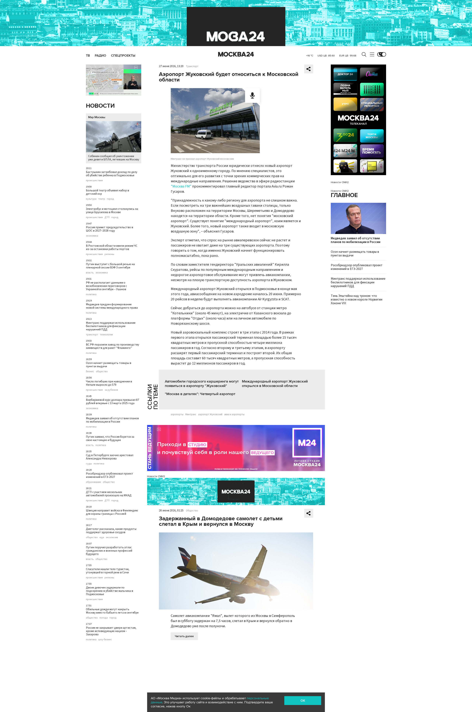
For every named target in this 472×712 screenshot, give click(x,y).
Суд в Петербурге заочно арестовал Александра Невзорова (109, 457)
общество (102, 371)
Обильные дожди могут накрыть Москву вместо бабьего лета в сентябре (112, 611)
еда (102, 537)
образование (93, 482)
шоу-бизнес (105, 639)
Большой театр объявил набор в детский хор (107, 192)
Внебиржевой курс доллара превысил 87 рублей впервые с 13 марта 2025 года (112, 401)
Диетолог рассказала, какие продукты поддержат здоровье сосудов (111, 530)
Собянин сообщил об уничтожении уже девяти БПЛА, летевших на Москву (113, 157)
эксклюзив (112, 537)
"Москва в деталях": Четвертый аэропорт (200, 394)
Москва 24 (236, 54)
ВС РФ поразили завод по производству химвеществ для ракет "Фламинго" (112, 346)
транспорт (92, 334)
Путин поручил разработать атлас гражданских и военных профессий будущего (109, 550)
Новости (100, 106)
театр (101, 199)
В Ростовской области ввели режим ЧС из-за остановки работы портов (111, 247)
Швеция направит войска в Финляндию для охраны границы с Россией (112, 512)
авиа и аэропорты (234, 414)
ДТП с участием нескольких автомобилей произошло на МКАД (108, 493)
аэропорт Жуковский (210, 414)
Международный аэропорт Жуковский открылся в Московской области (275, 383)
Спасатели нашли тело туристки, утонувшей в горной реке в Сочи (107, 570)
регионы (109, 254)
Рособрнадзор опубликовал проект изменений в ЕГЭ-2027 (109, 475)
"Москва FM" (181, 186)
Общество (192, 511)
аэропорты (177, 414)
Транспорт (192, 66)
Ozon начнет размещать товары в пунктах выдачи (108, 364)
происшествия (94, 180)
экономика (92, 236)
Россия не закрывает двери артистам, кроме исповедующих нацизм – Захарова (111, 631)
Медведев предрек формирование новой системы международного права (112, 306)
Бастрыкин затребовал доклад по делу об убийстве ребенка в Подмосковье (111, 173)
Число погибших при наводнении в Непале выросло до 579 (109, 383)
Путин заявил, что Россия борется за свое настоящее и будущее (110, 438)
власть (90, 272)
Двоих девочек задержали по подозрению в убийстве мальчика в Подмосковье (109, 591)
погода (104, 618)
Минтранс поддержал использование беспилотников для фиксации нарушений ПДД (111, 326)
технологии (106, 334)
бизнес (90, 371)
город (110, 199)
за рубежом (111, 390)
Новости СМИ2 (156, 476)
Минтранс (190, 414)
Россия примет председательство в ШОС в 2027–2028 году (109, 229)
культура (91, 199)
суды (89, 463)
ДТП (107, 217)
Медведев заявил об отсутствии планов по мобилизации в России (112, 420)
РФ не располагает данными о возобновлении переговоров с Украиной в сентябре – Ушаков (106, 286)
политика (91, 294)
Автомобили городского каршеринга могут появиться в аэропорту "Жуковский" (202, 383)
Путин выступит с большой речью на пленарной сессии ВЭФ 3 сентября (110, 266)
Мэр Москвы (96, 117)
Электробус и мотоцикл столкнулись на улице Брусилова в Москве (112, 210)
